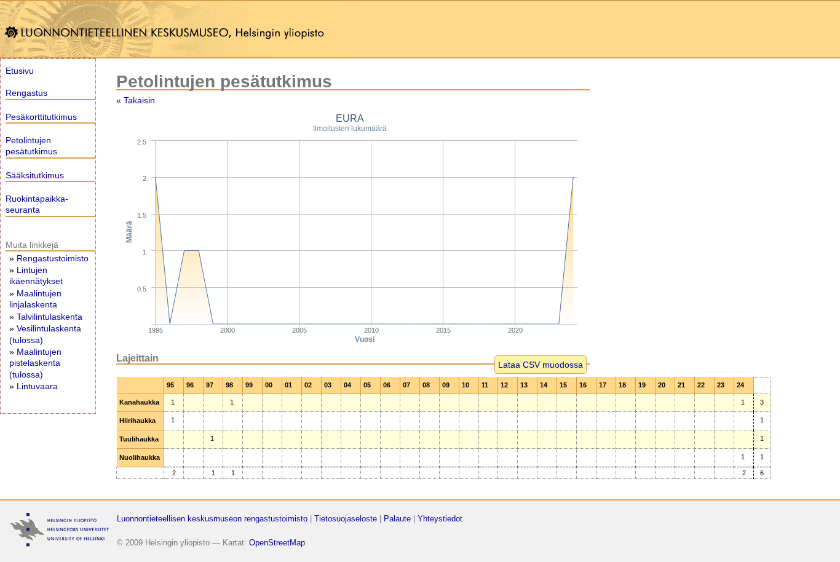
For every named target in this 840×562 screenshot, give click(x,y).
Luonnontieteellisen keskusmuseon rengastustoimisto (212, 518)
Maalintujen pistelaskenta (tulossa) (35, 363)
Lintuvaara (37, 386)
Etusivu (20, 71)
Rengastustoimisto (53, 258)
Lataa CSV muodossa (540, 365)
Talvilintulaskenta (49, 317)
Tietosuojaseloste (345, 518)
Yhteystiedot (440, 518)
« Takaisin (135, 100)
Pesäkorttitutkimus (41, 117)
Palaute (397, 518)
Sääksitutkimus (35, 175)
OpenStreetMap (277, 542)
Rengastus (26, 93)
